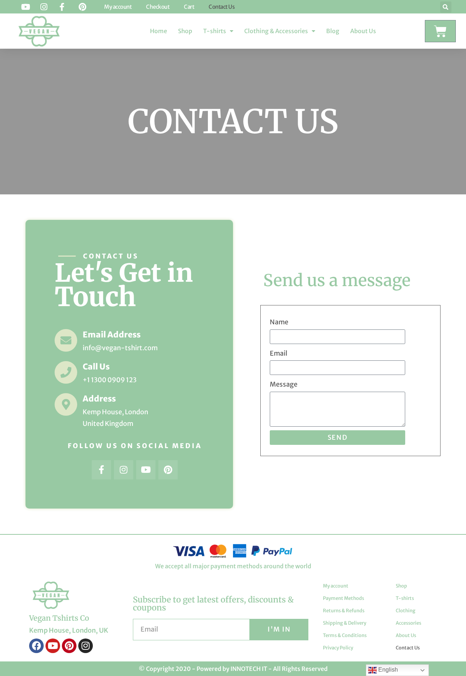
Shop (185, 31)
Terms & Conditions (345, 635)
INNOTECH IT (248, 668)
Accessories (408, 623)
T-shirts (214, 31)
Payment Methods (343, 598)
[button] (445, 7)
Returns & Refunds (343, 611)
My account (335, 586)
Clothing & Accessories (276, 31)
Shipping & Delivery (344, 623)
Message (283, 384)
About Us (363, 31)
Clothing (405, 611)
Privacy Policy (338, 648)
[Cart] (440, 31)
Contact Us (408, 648)
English (387, 670)
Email (278, 353)
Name (279, 322)
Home (158, 31)
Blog (332, 31)
